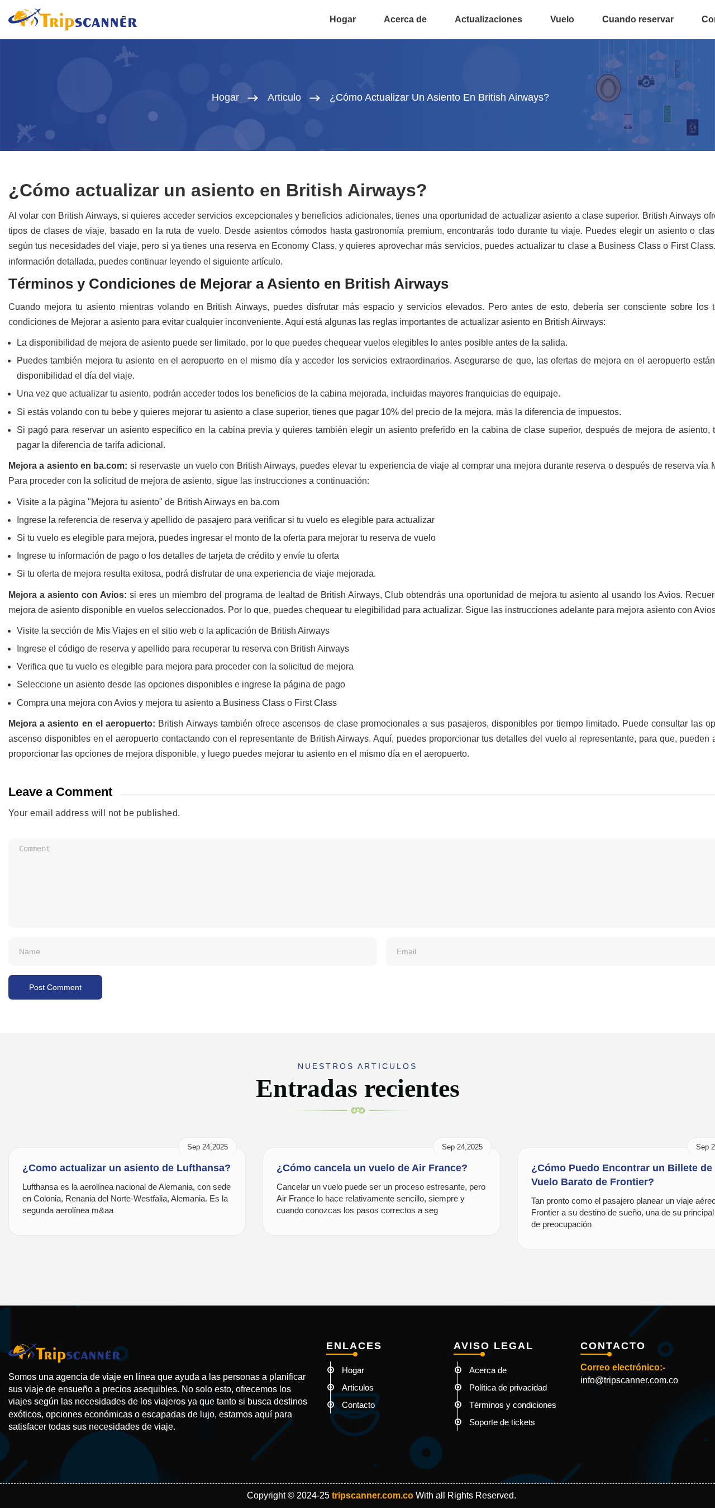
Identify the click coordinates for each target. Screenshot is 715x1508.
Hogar (343, 19)
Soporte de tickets (502, 1422)
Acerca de (405, 19)
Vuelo (562, 19)
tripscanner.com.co (372, 1495)
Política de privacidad (508, 1387)
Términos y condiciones (512, 1405)
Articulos (358, 1387)
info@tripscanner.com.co (629, 1380)
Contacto (358, 1405)
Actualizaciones (488, 19)
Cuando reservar (638, 19)
